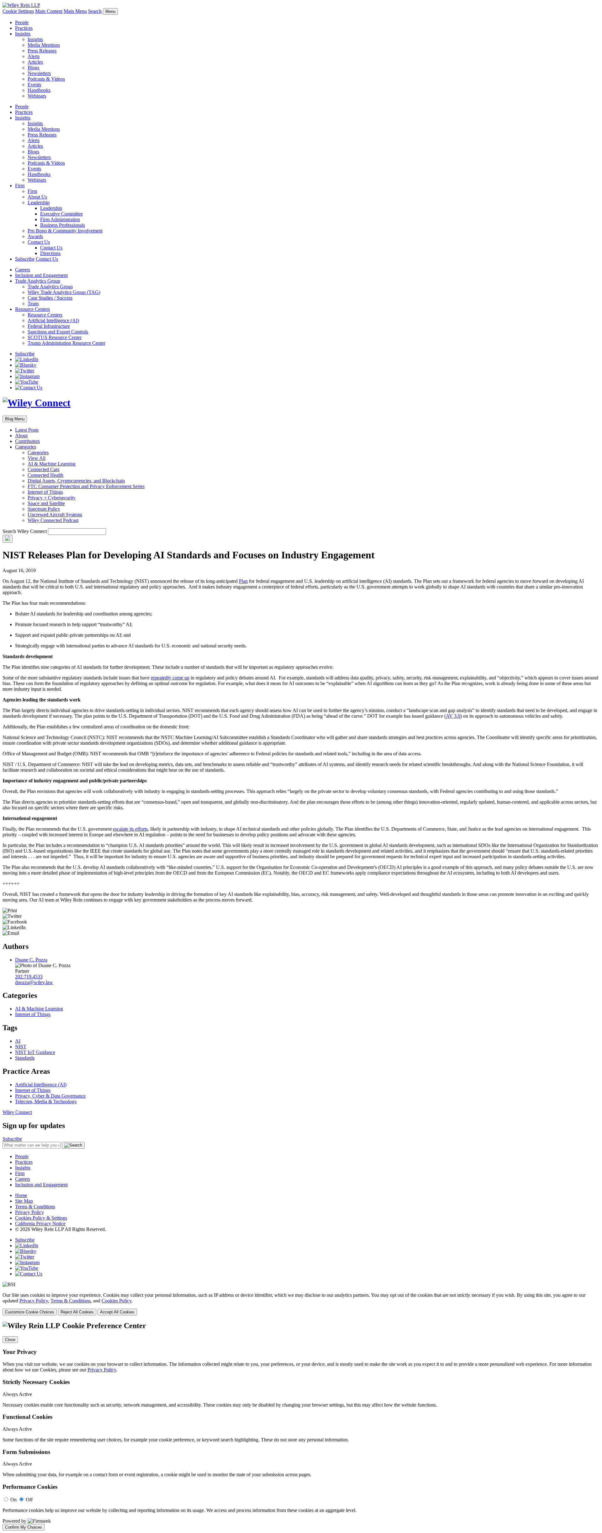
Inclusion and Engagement (41, 275)
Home (21, 1195)
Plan (243, 581)
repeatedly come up (170, 677)
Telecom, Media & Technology (46, 1101)
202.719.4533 (29, 976)
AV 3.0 (453, 716)
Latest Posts (27, 430)
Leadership (39, 202)
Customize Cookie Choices (29, 1312)
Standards (24, 1058)
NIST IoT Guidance (35, 1052)
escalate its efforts (130, 829)
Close (10, 1339)
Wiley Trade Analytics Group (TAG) (64, 292)
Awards (35, 236)
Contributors (27, 441)
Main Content (48, 11)
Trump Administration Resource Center (66, 343)
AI (17, 1041)
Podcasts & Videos (46, 79)
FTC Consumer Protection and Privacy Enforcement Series (86, 486)
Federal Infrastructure (49, 326)
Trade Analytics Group (37, 281)
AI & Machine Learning (52, 463)
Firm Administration (60, 219)
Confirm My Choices (23, 1527)
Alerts (34, 56)
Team (33, 303)
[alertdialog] (301, 1426)
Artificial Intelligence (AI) (53, 320)
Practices (24, 28)
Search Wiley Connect (25, 531)
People (22, 22)
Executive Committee (61, 213)
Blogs (33, 67)
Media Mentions (44, 45)
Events (34, 84)
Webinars (37, 95)
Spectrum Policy (44, 509)
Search (95, 11)
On (13, 1499)
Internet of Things (45, 492)
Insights (22, 33)
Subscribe (24, 259)
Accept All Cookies (117, 1312)
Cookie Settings (18, 11)
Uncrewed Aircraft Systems (55, 514)
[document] (301, 1426)
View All (36, 458)
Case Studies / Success (50, 298)
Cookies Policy (116, 1300)
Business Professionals (62, 225)
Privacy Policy (29, 1212)
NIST (20, 1046)
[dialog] (301, 1303)
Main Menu (75, 11)
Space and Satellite (46, 503)
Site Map (24, 1201)
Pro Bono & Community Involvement (65, 230)
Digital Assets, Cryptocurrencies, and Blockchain (76, 480)
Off (29, 1499)
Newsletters (39, 73)
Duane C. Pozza (31, 959)
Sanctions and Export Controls (58, 331)
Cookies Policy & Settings (41, 1218)
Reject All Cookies (77, 1312)
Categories (25, 447)
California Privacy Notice (40, 1223)
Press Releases (42, 50)
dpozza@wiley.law (34, 982)
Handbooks (39, 90)
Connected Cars (43, 469)
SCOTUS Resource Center (55, 337)
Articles (35, 62)
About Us (37, 197)
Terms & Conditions (35, 1206)
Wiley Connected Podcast (53, 520)
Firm (19, 185)
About (21, 435)
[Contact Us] (28, 387)
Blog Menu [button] (14, 419)
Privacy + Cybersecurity (52, 497)
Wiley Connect (17, 1112)
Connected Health (45, 475)
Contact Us (39, 242)
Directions (50, 253)
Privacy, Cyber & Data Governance (50, 1096)
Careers (22, 269)
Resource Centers (32, 309)
